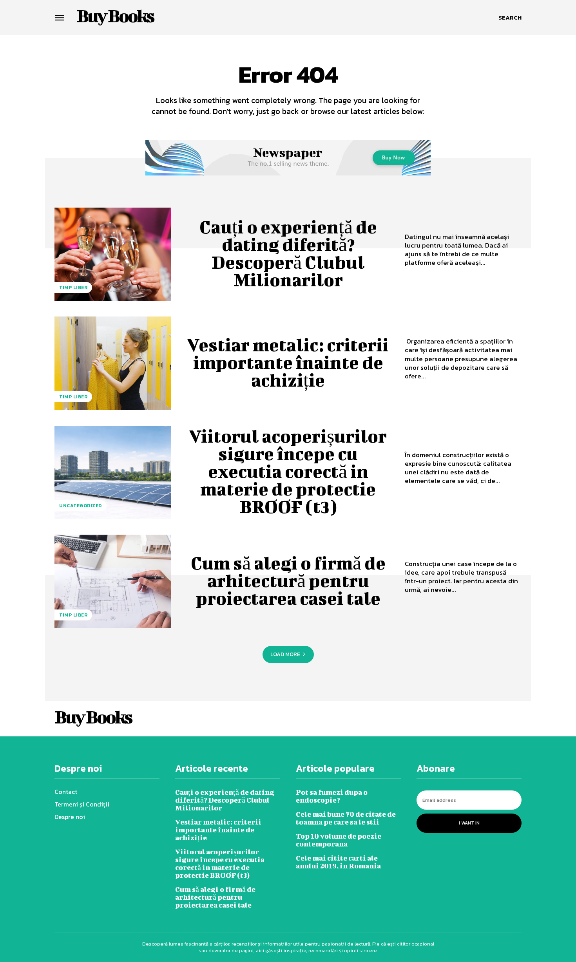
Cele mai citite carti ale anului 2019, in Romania (338, 862)
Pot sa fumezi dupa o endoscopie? (332, 796)
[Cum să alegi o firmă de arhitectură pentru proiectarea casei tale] (112, 581)
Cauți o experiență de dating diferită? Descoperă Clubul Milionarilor (288, 253)
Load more (285, 654)
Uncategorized (80, 505)
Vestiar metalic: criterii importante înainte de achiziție (288, 362)
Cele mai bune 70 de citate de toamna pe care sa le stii (346, 818)
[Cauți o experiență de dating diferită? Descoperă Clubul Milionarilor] (112, 254)
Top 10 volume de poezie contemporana (338, 840)
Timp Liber (73, 287)
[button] (510, 17)
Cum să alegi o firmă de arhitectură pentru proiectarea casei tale (288, 580)
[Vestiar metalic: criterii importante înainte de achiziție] (112, 363)
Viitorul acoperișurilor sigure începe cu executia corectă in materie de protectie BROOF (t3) (288, 471)
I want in (469, 822)
